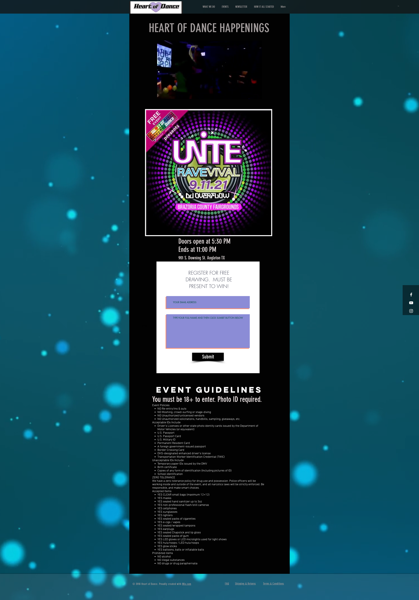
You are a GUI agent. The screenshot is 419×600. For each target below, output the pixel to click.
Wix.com (186, 584)
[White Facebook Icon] (411, 294)
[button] (258, 95)
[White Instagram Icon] (411, 311)
